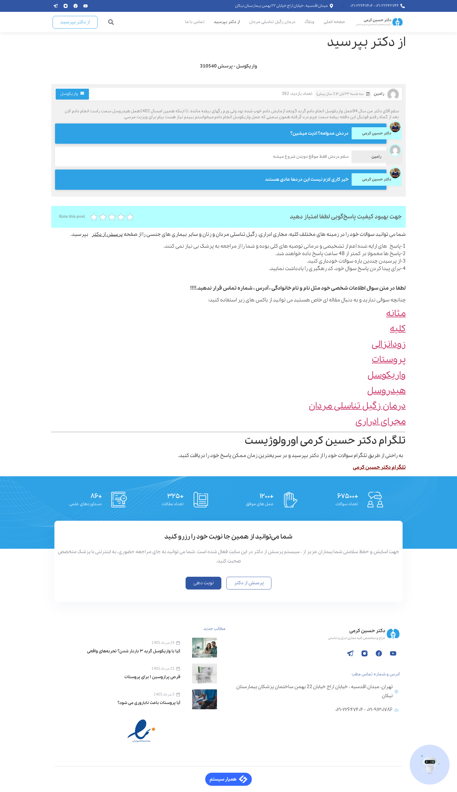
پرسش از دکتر (107, 234)
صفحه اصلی (334, 22)
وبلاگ (309, 22)
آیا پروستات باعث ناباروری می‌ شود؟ (149, 703)
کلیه (398, 329)
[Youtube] (85, 6)
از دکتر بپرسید (227, 22)
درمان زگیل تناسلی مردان (272, 22)
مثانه (396, 313)
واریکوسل (69, 94)
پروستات (389, 359)
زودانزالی (389, 344)
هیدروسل (386, 390)
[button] (111, 22)
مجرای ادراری (380, 421)
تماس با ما (195, 22)
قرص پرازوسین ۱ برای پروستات (152, 677)
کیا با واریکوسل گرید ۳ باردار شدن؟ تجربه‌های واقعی (133, 651)
